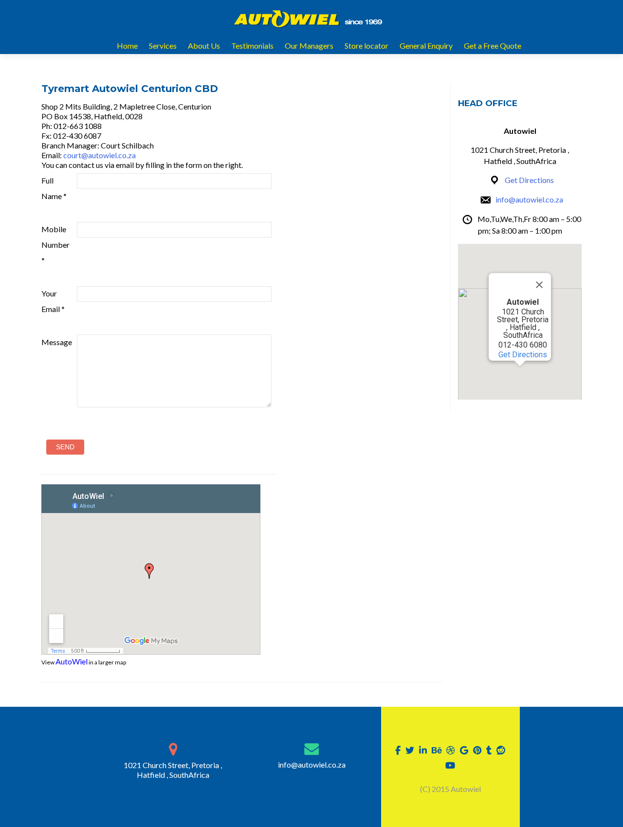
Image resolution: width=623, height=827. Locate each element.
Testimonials (252, 45)
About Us (204, 45)
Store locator (366, 45)
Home (127, 45)
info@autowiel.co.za (529, 199)
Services (163, 45)
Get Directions (529, 179)
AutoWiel (71, 661)
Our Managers (309, 45)
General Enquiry (426, 45)
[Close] (539, 284)
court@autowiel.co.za (99, 155)
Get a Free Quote (492, 45)
